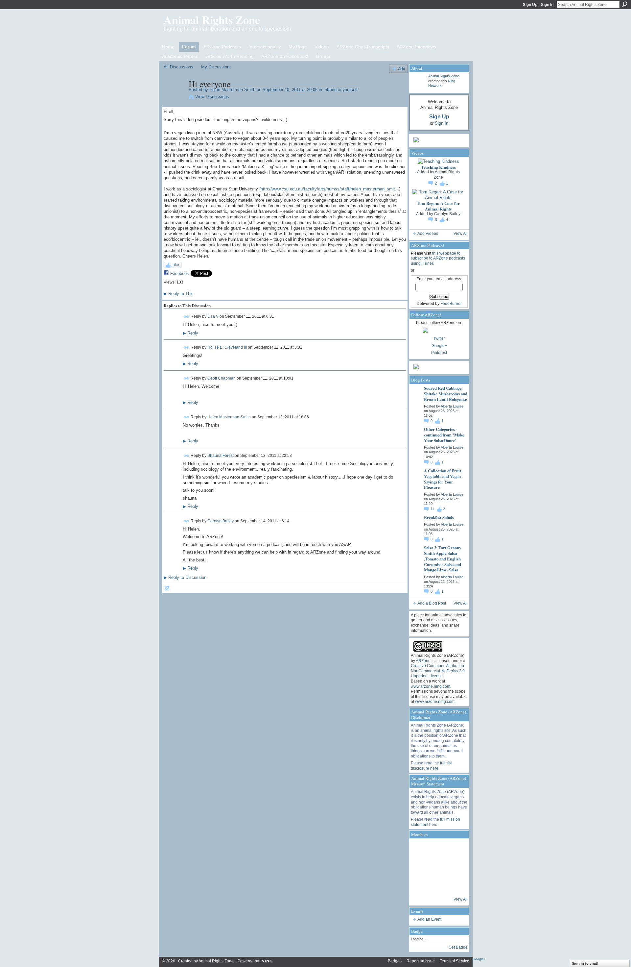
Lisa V (213, 316)
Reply (190, 333)
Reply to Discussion (185, 577)
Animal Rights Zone (212, 20)
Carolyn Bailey (220, 520)
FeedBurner (451, 303)
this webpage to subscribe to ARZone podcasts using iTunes (438, 258)
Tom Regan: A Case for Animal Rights (438, 206)
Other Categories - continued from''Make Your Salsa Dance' (444, 434)
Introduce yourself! (341, 89)
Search (624, 4)
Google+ (439, 345)
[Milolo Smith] (420, 884)
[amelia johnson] (420, 867)
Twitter (439, 338)
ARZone (423, 660)
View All (461, 233)
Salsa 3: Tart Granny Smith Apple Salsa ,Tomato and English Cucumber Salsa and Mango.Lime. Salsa (442, 558)
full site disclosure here (432, 766)
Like (175, 264)
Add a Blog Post (431, 603)
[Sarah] (455, 884)
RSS (167, 588)
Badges (395, 961)
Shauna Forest (220, 455)
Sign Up (530, 4)
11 (433, 509)
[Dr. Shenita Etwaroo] (437, 849)
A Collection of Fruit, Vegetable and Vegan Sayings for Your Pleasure (443, 478)
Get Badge (458, 947)
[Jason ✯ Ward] (455, 867)
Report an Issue (421, 961)
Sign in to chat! (585, 963)
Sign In (547, 4)
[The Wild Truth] (437, 884)
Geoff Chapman (221, 378)
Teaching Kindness (438, 167)
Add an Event (429, 919)
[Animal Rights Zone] (455, 849)
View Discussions (212, 96)
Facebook (179, 273)
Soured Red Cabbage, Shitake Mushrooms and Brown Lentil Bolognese (445, 393)
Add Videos (427, 233)
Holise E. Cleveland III (227, 347)
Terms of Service (454, 961)
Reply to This (179, 293)
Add (401, 68)
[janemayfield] (437, 867)
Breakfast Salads (439, 517)
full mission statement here (435, 822)
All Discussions (178, 66)
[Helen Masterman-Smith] (174, 98)
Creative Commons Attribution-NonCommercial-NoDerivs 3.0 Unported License (438, 670)
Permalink (186, 316)
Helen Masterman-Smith (232, 89)
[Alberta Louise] (420, 849)
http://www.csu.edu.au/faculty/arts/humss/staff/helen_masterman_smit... (330, 188)
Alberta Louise (452, 406)
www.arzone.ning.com (430, 686)
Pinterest (439, 352)
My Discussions (216, 66)
